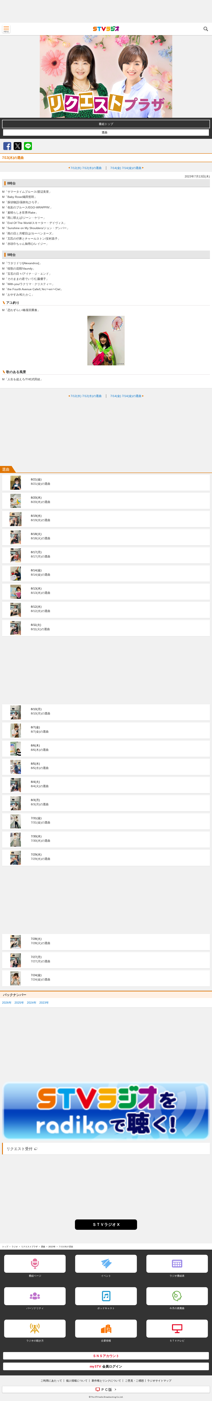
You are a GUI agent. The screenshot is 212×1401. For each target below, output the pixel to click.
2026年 (7, 1002)
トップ (5, 1246)
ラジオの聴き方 (35, 1340)
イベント (106, 1275)
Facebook (7, 146)
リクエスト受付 (19, 1149)
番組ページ (35, 1275)
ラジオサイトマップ (159, 1380)
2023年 (44, 1002)
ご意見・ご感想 (134, 1380)
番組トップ (106, 124)
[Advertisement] (106, 11)
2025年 (19, 1002)
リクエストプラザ (29, 1246)
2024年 (31, 1002)
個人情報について (77, 1380)
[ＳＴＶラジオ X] (106, 1228)
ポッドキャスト (106, 1308)
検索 (206, 29)
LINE (28, 146)
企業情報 (106, 1340)
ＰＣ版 (106, 1389)
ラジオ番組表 (177, 1275)
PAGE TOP (205, 1373)
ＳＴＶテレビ (177, 1340)
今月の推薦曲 (177, 1308)
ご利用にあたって (51, 1380)
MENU (6, 29)
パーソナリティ (35, 1308)
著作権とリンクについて (106, 1380)
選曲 (104, 132)
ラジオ (15, 1246)
